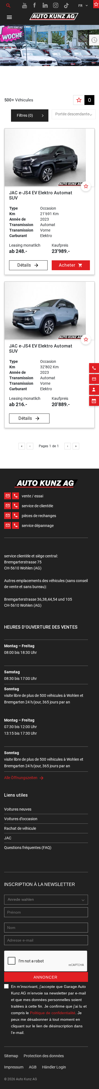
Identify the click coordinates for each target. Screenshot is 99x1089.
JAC (7, 838)
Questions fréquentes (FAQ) (27, 847)
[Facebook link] (35, 5)
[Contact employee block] (94, 390)
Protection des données (44, 1056)
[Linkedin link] (45, 5)
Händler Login (54, 1067)
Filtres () (25, 115)
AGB (33, 1067)
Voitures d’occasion (20, 819)
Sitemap (11, 1056)
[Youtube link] (24, 5)
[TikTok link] (66, 5)
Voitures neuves (17, 809)
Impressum (13, 1067)
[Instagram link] (56, 5)
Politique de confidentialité (52, 1013)
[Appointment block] (94, 401)
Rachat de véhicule (20, 828)
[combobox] (74, 114)
